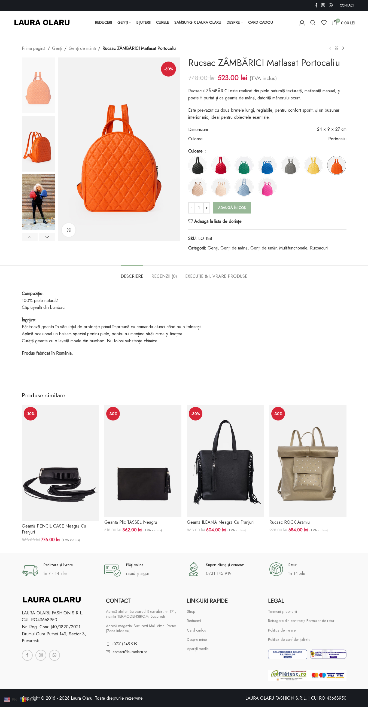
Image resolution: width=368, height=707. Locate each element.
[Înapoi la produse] (336, 48)
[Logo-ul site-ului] (42, 22)
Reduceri (194, 620)
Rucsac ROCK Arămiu (289, 522)
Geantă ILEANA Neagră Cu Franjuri (220, 522)
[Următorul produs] (343, 48)
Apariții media (198, 648)
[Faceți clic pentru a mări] (68, 230)
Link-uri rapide (207, 601)
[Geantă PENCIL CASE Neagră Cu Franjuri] (60, 463)
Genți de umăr (263, 248)
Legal (276, 601)
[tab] (132, 273)
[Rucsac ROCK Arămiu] (307, 461)
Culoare (196, 151)
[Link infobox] (60, 570)
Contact (118, 601)
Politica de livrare (282, 630)
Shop (191, 611)
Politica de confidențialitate (289, 639)
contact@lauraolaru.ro (129, 651)
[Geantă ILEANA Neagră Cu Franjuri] (225, 461)
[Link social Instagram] (323, 5)
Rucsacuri (319, 248)
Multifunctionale (293, 248)
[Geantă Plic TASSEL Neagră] (142, 461)
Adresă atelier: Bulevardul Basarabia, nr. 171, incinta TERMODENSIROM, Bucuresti (141, 614)
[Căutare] (313, 22)
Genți (57, 48)
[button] (30, 237)
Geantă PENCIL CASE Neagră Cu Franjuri (54, 529)
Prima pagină (33, 48)
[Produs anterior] (330, 48)
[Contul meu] (302, 22)
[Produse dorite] (323, 22)
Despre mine (197, 639)
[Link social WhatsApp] (330, 5)
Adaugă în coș (232, 207)
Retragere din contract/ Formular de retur (301, 620)
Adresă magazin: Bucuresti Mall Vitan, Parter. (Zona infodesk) (141, 628)
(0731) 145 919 (125, 644)
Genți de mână (82, 48)
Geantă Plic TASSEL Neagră (130, 522)
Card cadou (196, 630)
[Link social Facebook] (316, 5)
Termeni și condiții (282, 611)
